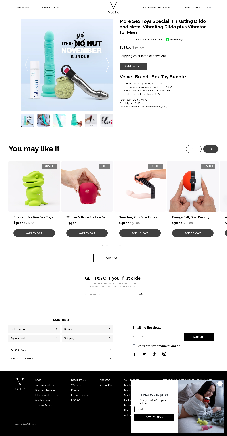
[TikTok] (154, 354)
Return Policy (78, 380)
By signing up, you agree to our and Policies (160, 346)
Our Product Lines (45, 385)
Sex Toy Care (42, 400)
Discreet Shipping (45, 390)
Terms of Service (44, 405)
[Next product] (211, 149)
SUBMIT (199, 337)
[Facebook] (134, 354)
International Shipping (47, 395)
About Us (105, 380)
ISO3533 (75, 400)
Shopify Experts (29, 424)
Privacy (164, 346)
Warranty (76, 385)
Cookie (173, 346)
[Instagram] (164, 354)
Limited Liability (79, 395)
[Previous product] (194, 149)
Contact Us (106, 385)
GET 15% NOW (154, 417)
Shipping (126, 56)
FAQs (38, 380)
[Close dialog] (220, 383)
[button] (133, 66)
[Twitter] (144, 354)
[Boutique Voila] (20, 384)
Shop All (113, 258)
